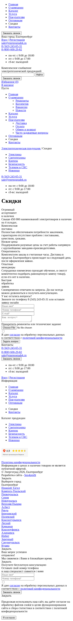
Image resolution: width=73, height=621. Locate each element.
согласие (15, 334)
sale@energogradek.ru (14, 179)
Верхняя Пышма (11, 503)
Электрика (15, 154)
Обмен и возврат (26, 129)
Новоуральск (9, 500)
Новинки (14, 170)
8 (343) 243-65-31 (11, 46)
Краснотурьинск (11, 519)
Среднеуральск (10, 542)
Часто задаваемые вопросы (32, 132)
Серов (5, 497)
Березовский (9, 513)
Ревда (4, 510)
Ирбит (5, 535)
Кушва (5, 545)
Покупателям (17, 17)
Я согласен (9, 617)
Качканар (7, 526)
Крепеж (13, 160)
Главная (13, 4)
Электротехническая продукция (21, 148)
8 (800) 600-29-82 (11, 49)
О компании (16, 7)
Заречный (7, 539)
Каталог (13, 10)
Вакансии (21, 107)
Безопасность (17, 164)
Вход (4, 39)
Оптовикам (15, 20)
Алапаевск (7, 532)
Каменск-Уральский (13, 491)
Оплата (20, 126)
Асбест (5, 507)
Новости (21, 110)
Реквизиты (22, 100)
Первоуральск (9, 494)
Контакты (14, 26)
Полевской (8, 516)
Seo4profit (30, 475)
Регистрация (17, 39)
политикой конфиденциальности (42, 337)
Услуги (13, 13)
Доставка (21, 123)
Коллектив (22, 103)
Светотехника (17, 157)
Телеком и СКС (18, 167)
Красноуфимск (10, 529)
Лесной (5, 523)
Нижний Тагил (10, 487)
